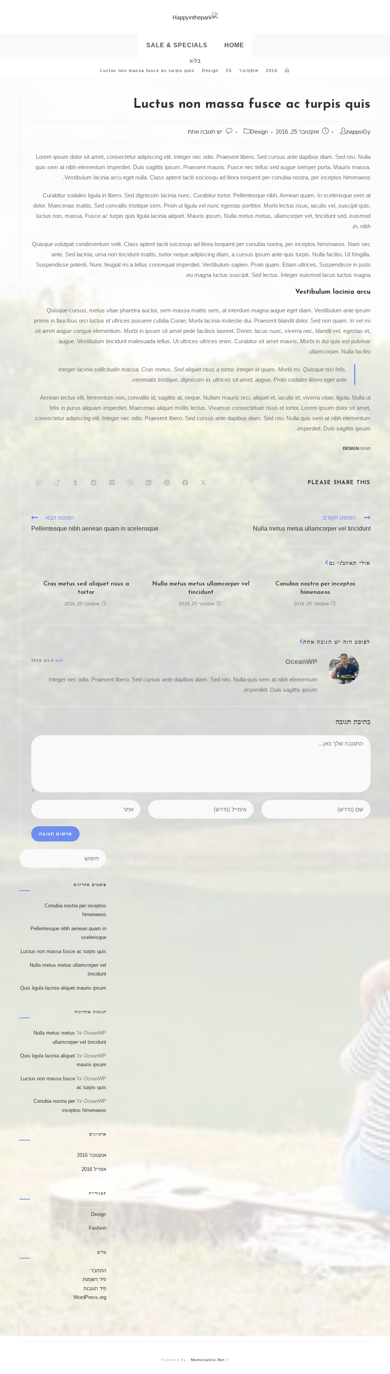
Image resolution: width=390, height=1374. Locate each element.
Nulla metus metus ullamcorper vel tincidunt (200, 588)
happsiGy (359, 132)
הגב (59, 660)
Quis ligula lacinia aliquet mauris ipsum (63, 988)
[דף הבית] (287, 70)
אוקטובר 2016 (91, 1155)
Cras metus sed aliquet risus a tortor (86, 588)
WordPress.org (90, 1297)
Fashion (97, 1228)
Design (259, 132)
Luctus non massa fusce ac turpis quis (63, 951)
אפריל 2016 (94, 1169)
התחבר (98, 1270)
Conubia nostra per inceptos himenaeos (315, 588)
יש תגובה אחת (205, 132)
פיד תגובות (94, 1288)
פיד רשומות (94, 1279)
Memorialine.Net (208, 1360)
